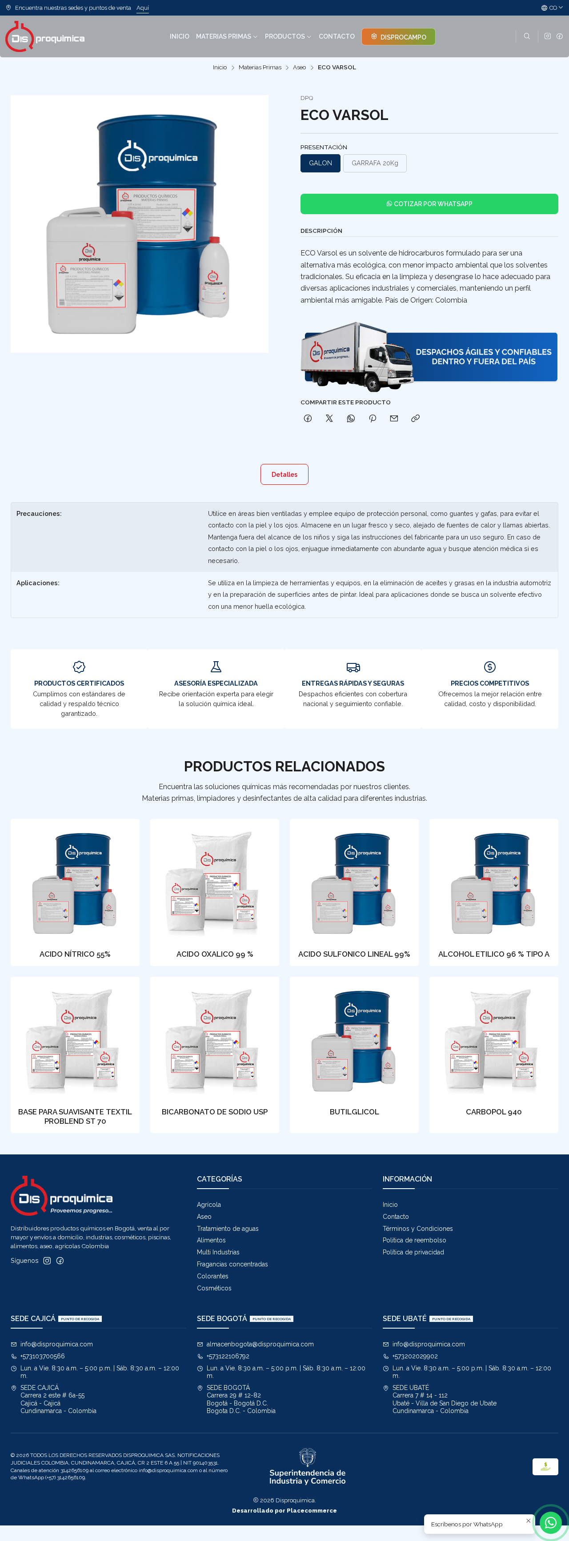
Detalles (284, 474)
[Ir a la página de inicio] (44, 36)
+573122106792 (228, 1356)
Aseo (299, 67)
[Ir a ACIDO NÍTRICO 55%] (75, 883)
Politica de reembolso (414, 1240)
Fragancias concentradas (232, 1264)
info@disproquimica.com (56, 1344)
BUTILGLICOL (354, 1111)
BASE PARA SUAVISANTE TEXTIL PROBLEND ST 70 (75, 1116)
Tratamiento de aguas (228, 1228)
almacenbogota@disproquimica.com (260, 1344)
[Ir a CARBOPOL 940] (494, 1041)
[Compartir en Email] (394, 419)
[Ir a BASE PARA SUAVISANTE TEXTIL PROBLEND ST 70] (75, 1041)
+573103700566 (42, 1356)
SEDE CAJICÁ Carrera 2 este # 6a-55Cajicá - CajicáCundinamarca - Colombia (58, 1399)
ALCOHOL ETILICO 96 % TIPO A (493, 954)
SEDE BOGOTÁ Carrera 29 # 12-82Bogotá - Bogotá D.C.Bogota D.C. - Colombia (241, 1399)
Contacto (396, 1216)
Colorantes (212, 1276)
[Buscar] (527, 36)
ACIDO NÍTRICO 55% (75, 954)
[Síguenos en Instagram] (548, 36)
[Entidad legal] (307, 1466)
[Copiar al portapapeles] (415, 419)
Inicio (220, 67)
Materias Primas (260, 67)
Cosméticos (214, 1288)
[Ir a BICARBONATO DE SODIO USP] (215, 1041)
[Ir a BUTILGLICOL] (354, 1041)
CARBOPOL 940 (494, 1111)
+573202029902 (415, 1356)
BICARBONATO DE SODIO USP (215, 1111)
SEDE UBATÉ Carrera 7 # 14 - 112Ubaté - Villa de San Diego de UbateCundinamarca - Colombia (445, 1399)
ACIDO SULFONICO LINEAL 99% (354, 954)
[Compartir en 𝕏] (329, 419)
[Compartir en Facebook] (308, 419)
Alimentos (211, 1240)
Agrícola (209, 1204)
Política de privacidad (413, 1252)
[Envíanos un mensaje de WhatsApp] (551, 1523)
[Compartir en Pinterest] (372, 419)
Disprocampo (402, 37)
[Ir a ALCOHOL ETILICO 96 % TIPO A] (494, 883)
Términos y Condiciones (418, 1228)
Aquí (142, 7)
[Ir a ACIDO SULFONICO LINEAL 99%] (354, 883)
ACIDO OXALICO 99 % (214, 954)
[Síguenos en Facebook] (560, 36)
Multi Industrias (218, 1252)
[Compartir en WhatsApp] (351, 419)
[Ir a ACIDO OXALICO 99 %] (215, 883)
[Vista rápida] (123, 881)
